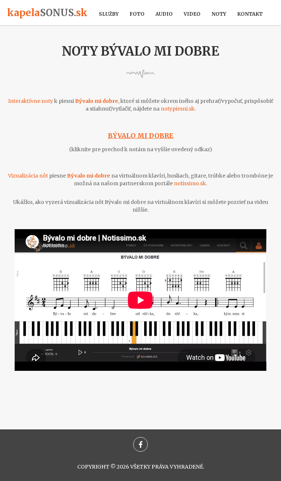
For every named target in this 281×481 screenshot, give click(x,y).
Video (192, 14)
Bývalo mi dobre (140, 135)
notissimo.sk (190, 183)
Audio (164, 14)
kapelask (47, 13)
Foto (137, 14)
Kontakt (250, 14)
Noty (218, 14)
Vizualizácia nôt (28, 175)
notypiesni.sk (178, 108)
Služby (109, 14)
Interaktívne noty (30, 101)
